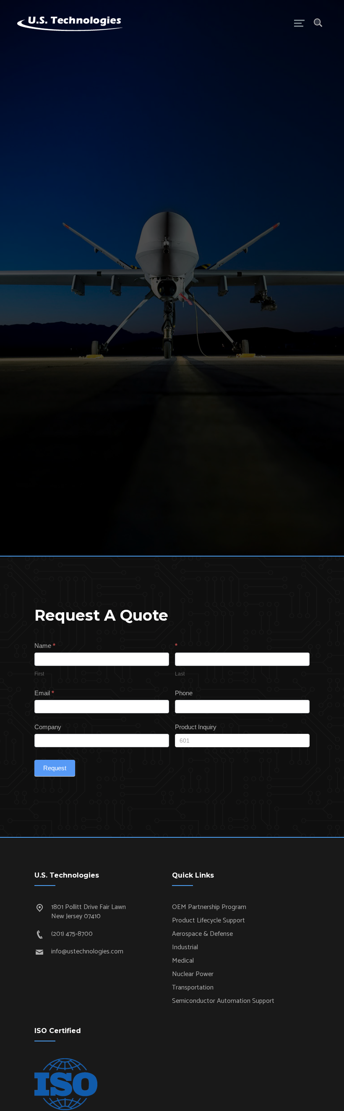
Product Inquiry (195, 726)
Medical (183, 960)
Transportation (193, 987)
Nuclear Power (193, 974)
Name (44, 645)
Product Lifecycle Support (208, 920)
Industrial (185, 947)
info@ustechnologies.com (87, 951)
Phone (184, 693)
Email (44, 693)
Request (54, 768)
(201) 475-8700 (72, 934)
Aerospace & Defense (202, 934)
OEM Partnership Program (209, 907)
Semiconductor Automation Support (223, 1001)
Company (47, 726)
